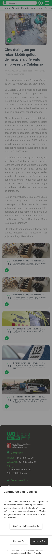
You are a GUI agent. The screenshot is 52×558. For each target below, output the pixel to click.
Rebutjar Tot (18, 541)
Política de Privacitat (33, 553)
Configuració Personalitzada (26, 526)
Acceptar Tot (39, 541)
